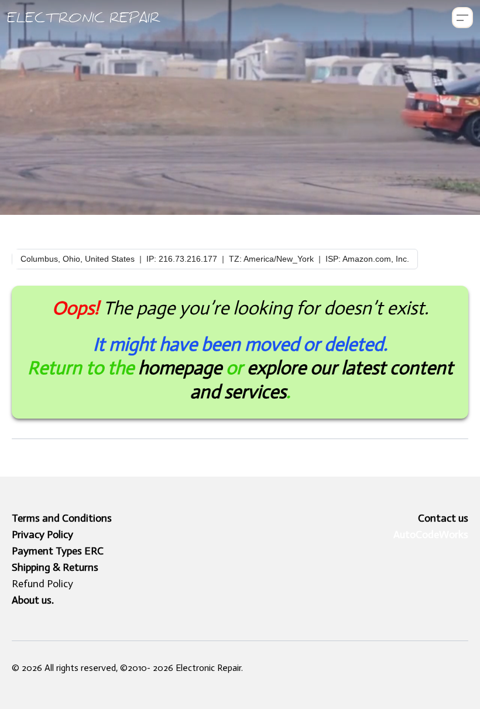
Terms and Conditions (62, 518)
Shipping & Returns (55, 567)
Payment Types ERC (58, 550)
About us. (33, 600)
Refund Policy (42, 583)
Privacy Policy (42, 534)
